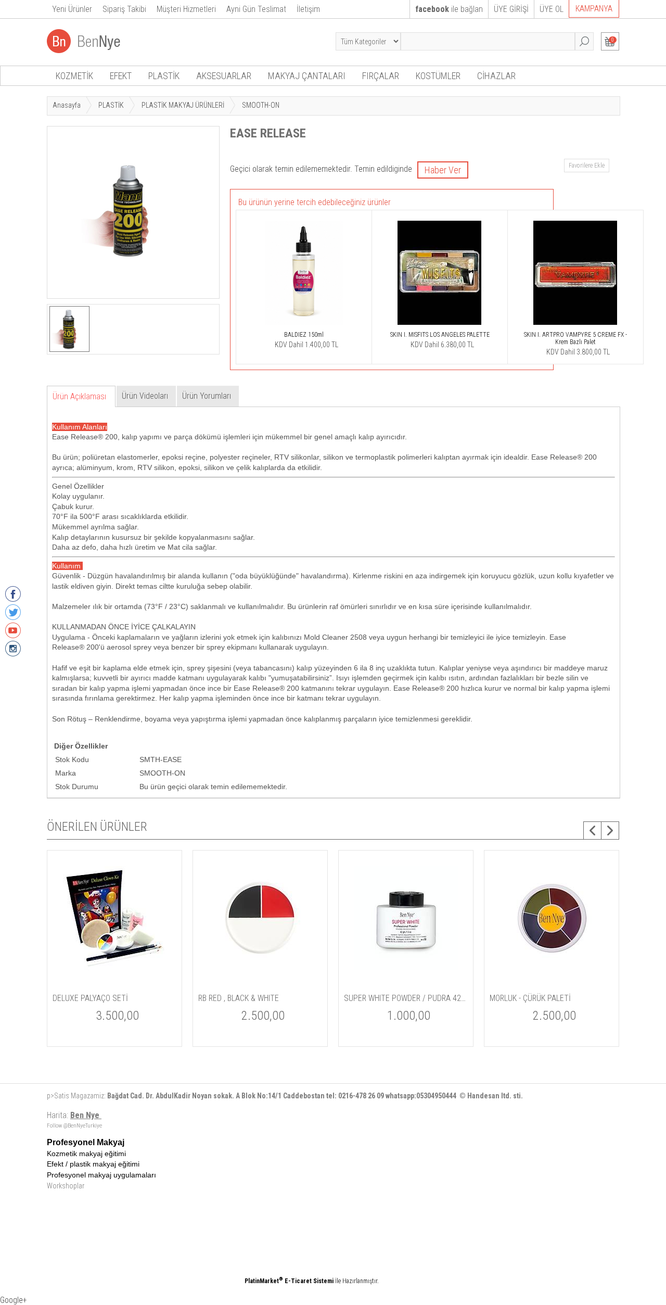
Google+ (13, 1300)
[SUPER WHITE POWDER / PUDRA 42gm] (406, 983)
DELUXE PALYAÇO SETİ (90, 998)
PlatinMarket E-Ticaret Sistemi (289, 1281)
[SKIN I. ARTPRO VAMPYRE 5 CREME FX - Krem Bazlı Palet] (575, 325)
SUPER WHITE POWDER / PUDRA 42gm (406, 998)
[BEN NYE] (84, 50)
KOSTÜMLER (438, 75)
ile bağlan (449, 9)
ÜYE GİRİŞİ (511, 9)
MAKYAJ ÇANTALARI (306, 75)
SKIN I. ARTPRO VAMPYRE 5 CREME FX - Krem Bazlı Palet (575, 338)
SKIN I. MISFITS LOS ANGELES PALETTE (440, 334)
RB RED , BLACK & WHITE (238, 998)
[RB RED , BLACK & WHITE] (260, 983)
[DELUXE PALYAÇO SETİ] (115, 983)
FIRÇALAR (380, 75)
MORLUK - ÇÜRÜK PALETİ (530, 998)
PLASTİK (164, 75)
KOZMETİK (74, 75)
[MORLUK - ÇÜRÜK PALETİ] (552, 983)
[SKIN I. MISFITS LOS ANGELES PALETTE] (440, 325)
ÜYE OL (551, 9)
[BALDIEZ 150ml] (304, 325)
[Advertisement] (372, 1211)
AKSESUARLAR (223, 75)
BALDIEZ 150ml (304, 334)
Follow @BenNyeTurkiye (74, 1125)
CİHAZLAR (496, 75)
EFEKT (121, 75)
